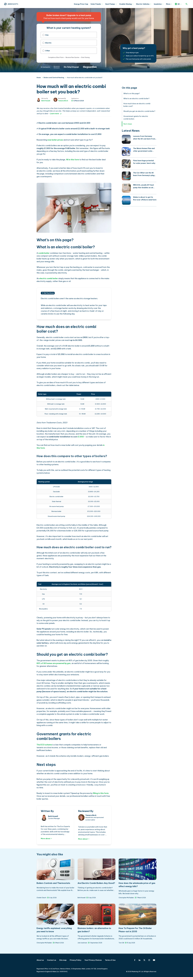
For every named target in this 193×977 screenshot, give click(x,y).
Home (39, 77)
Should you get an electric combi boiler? (139, 111)
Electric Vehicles (142, 4)
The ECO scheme (44, 745)
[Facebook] (134, 960)
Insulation (158, 4)
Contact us (51, 960)
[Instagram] (149, 960)
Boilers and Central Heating (54, 77)
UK (179, 4)
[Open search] (186, 4)
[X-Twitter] (144, 960)
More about (45, 839)
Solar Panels (96, 4)
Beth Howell (45, 101)
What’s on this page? (131, 93)
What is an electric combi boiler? (136, 98)
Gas (47, 35)
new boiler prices (55, 140)
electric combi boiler (48, 278)
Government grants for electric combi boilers (135, 117)
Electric (48, 43)
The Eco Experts (11, 4)
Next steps (127, 124)
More (168, 4)
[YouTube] (154, 960)
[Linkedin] (139, 960)
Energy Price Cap (81, 4)
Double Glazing (125, 4)
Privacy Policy (75, 960)
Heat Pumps (110, 4)
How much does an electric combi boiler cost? (136, 105)
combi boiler (43, 253)
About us (40, 960)
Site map (63, 960)
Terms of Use (110, 960)
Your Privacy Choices (93, 960)
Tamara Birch (63, 101)
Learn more (54, 114)
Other (47, 51)
